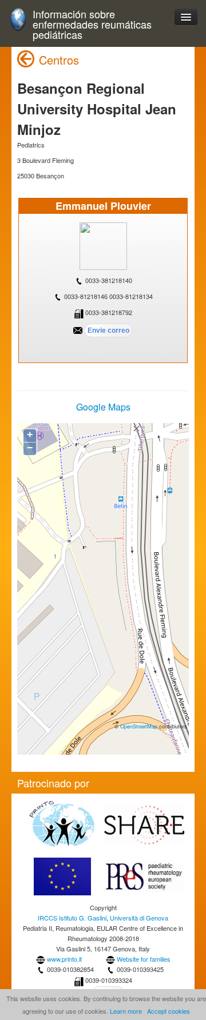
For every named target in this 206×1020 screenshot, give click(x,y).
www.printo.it (64, 958)
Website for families (144, 958)
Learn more (126, 1010)
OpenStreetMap (138, 726)
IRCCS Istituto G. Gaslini (72, 917)
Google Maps (103, 406)
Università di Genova (139, 917)
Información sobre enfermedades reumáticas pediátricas (92, 24)
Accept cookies (168, 1010)
